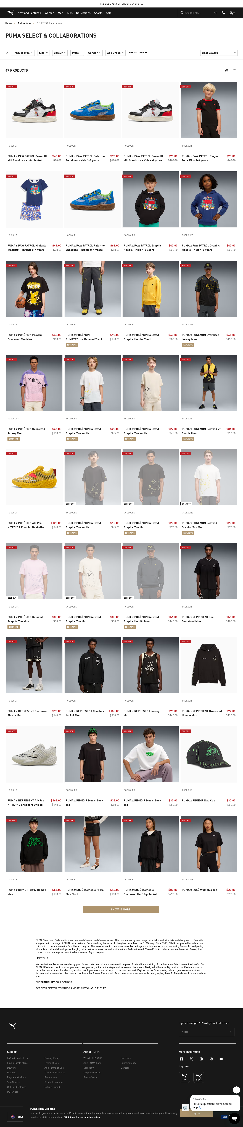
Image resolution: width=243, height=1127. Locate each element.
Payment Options (16, 1077)
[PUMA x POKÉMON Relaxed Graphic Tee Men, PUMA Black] (151, 477)
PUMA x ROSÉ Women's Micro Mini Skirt (85, 892)
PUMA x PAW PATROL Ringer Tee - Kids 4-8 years (200, 158)
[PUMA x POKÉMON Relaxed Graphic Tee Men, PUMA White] (209, 477)
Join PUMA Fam (92, 1062)
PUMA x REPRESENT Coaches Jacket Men (85, 713)
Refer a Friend (52, 1086)
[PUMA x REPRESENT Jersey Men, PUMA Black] (151, 665)
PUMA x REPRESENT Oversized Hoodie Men (202, 713)
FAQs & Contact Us (17, 1058)
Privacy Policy (52, 1058)
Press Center (90, 1077)
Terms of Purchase (54, 1072)
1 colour (12, 145)
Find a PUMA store (17, 1062)
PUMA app (13, 1091)
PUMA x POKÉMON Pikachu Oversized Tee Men (25, 337)
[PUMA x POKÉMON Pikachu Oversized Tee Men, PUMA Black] (34, 289)
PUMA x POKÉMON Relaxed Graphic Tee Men (141, 525)
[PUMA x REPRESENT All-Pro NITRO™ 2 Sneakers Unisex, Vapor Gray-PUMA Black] (34, 754)
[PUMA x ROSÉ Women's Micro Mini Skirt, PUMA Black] (93, 844)
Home (8, 23)
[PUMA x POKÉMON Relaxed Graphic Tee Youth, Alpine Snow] (151, 383)
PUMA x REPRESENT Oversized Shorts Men (27, 713)
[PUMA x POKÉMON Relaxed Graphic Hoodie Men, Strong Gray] (151, 571)
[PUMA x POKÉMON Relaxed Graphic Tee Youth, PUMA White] (93, 383)
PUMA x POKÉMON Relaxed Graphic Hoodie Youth (141, 337)
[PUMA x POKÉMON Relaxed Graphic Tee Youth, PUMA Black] (93, 477)
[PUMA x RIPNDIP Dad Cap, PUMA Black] (209, 754)
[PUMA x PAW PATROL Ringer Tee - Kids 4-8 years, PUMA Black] (209, 110)
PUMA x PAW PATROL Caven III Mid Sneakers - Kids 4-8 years (143, 158)
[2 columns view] (226, 70)
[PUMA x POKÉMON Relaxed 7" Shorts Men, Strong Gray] (209, 383)
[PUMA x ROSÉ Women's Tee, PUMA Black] (209, 844)
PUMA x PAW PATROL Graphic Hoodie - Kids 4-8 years (143, 247)
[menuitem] (29, 12)
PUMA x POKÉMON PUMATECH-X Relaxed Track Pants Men (84, 337)
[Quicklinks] (232, 13)
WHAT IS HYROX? (92, 1058)
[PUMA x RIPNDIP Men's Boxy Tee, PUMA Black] (93, 754)
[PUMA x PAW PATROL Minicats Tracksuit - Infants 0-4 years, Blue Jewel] (34, 199)
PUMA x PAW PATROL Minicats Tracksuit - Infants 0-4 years (26, 247)
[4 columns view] (234, 70)
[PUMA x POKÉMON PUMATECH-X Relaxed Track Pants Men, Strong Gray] (93, 289)
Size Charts (13, 1082)
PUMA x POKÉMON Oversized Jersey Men (200, 337)
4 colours (129, 512)
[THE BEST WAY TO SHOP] (184, 1077)
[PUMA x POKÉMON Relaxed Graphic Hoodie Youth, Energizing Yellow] (151, 289)
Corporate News (92, 1072)
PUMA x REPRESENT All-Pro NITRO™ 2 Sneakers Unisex (25, 802)
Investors (126, 1058)
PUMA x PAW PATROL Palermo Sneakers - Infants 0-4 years (85, 247)
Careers (125, 1067)
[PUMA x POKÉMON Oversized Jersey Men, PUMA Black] (209, 289)
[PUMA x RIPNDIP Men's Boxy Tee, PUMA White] (151, 754)
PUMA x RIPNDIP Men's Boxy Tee (84, 802)
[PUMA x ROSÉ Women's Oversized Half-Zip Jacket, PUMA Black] (151, 844)
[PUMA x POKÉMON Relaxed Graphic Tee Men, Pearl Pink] (34, 571)
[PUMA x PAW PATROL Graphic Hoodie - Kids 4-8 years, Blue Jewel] (209, 199)
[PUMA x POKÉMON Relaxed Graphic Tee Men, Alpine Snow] (93, 571)
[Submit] (182, 12)
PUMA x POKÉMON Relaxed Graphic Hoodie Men (141, 619)
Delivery (11, 1067)
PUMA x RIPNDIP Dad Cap (198, 800)
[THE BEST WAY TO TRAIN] (198, 1077)
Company (88, 1067)
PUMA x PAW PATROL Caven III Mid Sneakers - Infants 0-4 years (27, 158)
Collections (24, 23)
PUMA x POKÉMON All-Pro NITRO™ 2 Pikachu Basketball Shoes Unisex (26, 525)
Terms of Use (51, 1062)
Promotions (50, 1077)
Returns (11, 1072)
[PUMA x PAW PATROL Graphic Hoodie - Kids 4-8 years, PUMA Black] (151, 199)
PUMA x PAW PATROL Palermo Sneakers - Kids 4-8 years (85, 158)
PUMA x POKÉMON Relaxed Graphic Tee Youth (83, 431)
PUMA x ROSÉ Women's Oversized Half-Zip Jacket (140, 892)
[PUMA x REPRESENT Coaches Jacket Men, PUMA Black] (93, 665)
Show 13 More (121, 909)
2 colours (129, 235)
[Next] (58, 110)
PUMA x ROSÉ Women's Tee (199, 889)
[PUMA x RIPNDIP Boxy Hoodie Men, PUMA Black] (34, 844)
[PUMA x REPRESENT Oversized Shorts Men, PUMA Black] (34, 665)
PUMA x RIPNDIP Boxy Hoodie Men (26, 892)
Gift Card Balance (16, 1086)
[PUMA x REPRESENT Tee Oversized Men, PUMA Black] (209, 571)
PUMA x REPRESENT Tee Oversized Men (198, 619)
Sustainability (128, 1062)
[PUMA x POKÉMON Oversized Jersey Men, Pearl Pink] (34, 383)
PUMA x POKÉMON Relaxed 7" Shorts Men (201, 431)
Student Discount (54, 1082)
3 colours (71, 418)
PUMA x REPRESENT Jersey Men (142, 713)
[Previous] (10, 110)
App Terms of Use (54, 1067)
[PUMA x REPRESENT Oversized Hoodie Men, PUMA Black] (209, 665)
